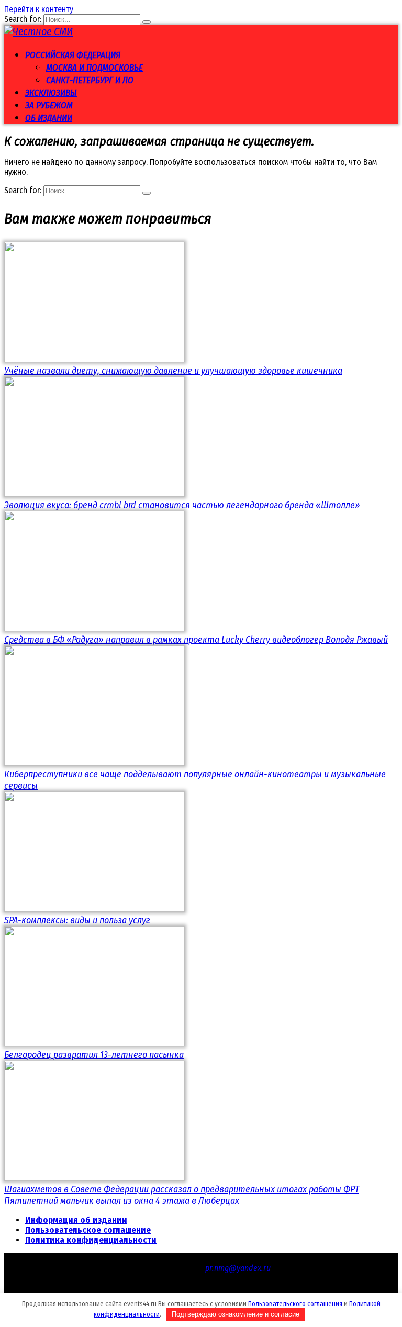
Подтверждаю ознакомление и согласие (235, 1314)
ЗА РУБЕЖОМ (49, 105)
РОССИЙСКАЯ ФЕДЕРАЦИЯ (72, 55)
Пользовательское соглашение (88, 1229)
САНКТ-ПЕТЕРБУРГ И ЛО (89, 80)
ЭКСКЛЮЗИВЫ (51, 92)
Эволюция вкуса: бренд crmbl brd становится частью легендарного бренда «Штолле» (182, 505)
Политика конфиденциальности (91, 1239)
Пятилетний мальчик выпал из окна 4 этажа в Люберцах (121, 1201)
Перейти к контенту (38, 9)
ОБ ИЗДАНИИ (48, 118)
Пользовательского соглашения (295, 1304)
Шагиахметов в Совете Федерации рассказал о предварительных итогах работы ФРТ (181, 1189)
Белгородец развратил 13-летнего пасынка (94, 1055)
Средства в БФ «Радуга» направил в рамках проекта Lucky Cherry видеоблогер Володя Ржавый (196, 639)
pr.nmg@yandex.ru (238, 1268)
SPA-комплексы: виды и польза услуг (77, 920)
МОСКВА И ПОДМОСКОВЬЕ (94, 67)
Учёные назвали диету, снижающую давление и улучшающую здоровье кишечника (173, 370)
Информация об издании (76, 1219)
